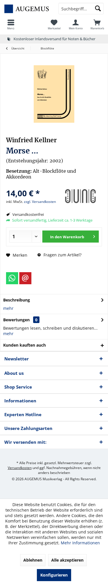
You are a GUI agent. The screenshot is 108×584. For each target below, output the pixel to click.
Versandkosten (20, 467)
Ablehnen (32, 560)
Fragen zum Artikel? (62, 255)
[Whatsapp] (12, 278)
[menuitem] (11, 24)
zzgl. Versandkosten (40, 201)
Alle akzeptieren (67, 560)
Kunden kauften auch (24, 345)
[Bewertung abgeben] (31, 185)
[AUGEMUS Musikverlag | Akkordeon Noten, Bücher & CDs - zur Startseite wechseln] (27, 8)
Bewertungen (16, 319)
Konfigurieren (54, 575)
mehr (8, 308)
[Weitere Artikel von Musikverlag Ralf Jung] (80, 196)
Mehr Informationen (80, 542)
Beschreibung (16, 300)
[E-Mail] (25, 278)
